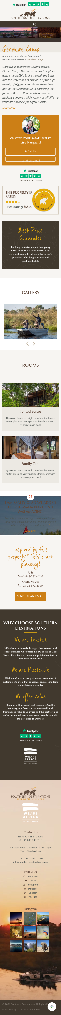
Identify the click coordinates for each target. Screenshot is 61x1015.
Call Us (31, 151)
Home (5, 56)
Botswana (34, 56)
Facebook (33, 876)
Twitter (32, 880)
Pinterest (32, 888)
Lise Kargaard (30, 142)
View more (30, 531)
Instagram (33, 884)
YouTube (32, 897)
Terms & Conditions (29, 1009)
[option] (30, 321)
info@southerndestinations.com (30, 862)
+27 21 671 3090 (34, 836)
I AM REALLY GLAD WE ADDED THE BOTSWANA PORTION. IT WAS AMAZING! (30, 507)
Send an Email (30, 160)
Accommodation (19, 56)
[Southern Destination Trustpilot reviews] (19, 4)
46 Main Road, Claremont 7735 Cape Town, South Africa (30, 849)
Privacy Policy (9, 1009)
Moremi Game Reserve (13, 59)
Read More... (10, 108)
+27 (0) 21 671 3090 (32, 858)
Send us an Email (30, 596)
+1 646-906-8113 (33, 840)
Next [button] (33, 344)
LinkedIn (32, 892)
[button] (52, 1006)
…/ (48, 525)
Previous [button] (27, 344)
